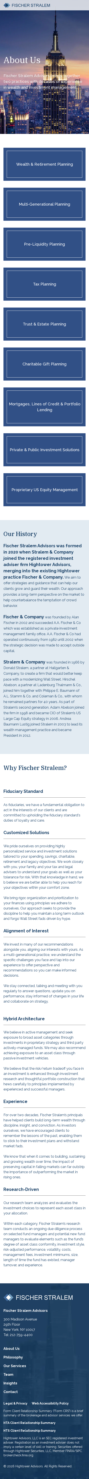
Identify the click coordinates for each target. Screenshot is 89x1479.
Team (8, 1375)
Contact (10, 1392)
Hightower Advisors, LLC (20, 1438)
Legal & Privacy (15, 1403)
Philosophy (13, 1357)
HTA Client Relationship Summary (29, 1423)
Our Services (14, 1366)
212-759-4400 (21, 1335)
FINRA (69, 1451)
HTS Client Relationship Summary (29, 1430)
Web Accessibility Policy (50, 1403)
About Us (11, 1349)
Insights (10, 1383)
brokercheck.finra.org (18, 1455)
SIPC (79, 1451)
